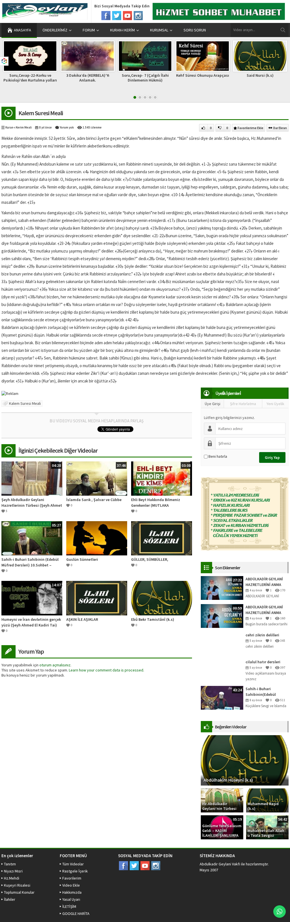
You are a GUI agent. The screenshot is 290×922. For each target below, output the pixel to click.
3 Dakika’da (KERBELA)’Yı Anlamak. (87, 78)
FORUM (89, 30)
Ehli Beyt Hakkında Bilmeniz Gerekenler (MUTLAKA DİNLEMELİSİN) (155, 502)
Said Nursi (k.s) (260, 75)
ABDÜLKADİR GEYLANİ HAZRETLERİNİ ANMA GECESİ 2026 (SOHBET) (265, 581)
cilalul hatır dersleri (263, 661)
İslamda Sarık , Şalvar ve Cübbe (93, 499)
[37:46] (96, 478)
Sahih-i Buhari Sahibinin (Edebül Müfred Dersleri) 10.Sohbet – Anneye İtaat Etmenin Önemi (30, 562)
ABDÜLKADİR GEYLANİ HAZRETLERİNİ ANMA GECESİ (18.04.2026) (264, 609)
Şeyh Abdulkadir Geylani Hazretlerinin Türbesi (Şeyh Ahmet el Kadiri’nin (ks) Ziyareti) (31, 502)
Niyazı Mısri (13, 871)
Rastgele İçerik (75, 871)
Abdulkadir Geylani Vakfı (220, 864)
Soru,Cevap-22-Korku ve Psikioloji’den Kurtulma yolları (30, 78)
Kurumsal (159, 30)
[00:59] (222, 615)
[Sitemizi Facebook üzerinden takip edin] (105, 15)
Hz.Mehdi (11, 878)
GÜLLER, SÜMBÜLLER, (149, 559)
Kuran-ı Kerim (122, 30)
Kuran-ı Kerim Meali (18, 127)
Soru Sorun (195, 30)
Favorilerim (71, 878)
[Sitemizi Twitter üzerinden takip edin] (116, 15)
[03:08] (161, 478)
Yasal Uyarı (71, 899)
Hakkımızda (72, 892)
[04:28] (31, 478)
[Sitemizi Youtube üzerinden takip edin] (127, 15)
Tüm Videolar (73, 864)
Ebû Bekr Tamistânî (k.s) (152, 619)
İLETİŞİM (69, 906)
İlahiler (9, 899)
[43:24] (222, 697)
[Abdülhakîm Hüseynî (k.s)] (245, 759)
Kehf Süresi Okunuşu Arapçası (202, 75)
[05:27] (31, 537)
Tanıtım (10, 864)
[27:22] (222, 587)
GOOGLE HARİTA (75, 913)
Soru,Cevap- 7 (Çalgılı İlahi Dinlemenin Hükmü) (145, 78)
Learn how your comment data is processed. (106, 670)
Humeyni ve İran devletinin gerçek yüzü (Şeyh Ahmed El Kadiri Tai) (31, 622)
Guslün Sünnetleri (82, 559)
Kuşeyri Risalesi (17, 885)
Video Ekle (71, 885)
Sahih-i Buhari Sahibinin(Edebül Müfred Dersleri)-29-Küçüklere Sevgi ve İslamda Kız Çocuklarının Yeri (263, 691)
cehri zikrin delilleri (262, 635)
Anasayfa (22, 30)
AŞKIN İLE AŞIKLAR (82, 619)
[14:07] (31, 597)
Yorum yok (67, 127)
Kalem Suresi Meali (25, 403)
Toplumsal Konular (19, 892)
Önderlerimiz (54, 30)
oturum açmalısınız (55, 665)
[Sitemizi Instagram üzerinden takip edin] (138, 15)
